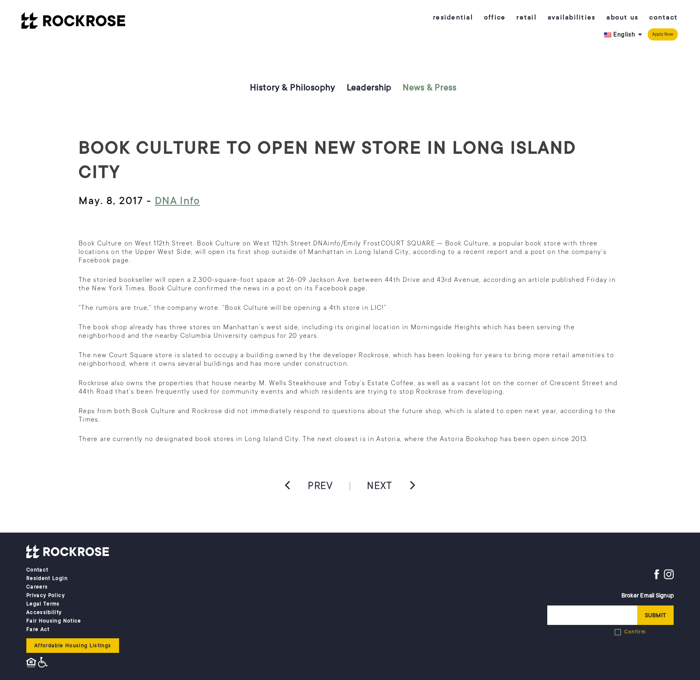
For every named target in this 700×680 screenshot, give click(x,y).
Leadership (369, 87)
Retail (526, 17)
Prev (320, 485)
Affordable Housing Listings (72, 645)
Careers (37, 587)
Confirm (635, 632)
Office (495, 17)
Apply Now (662, 34)
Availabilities (572, 17)
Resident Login (47, 578)
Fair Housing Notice (53, 621)
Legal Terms (43, 604)
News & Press (429, 87)
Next (379, 485)
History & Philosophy (292, 87)
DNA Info (177, 200)
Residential (453, 17)
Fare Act (38, 629)
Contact (663, 17)
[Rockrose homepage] (73, 21)
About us (622, 17)
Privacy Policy (45, 595)
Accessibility (44, 612)
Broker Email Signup (647, 595)
